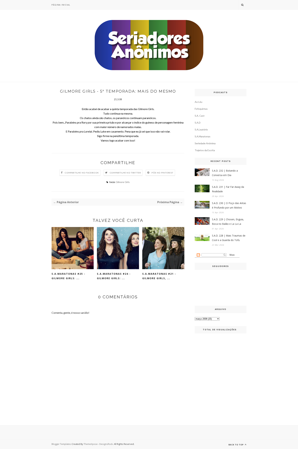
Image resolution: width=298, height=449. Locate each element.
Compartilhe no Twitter (125, 172)
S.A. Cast (200, 115)
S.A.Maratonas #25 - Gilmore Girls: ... (68, 276)
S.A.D (198, 122)
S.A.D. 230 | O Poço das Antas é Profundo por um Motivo (229, 205)
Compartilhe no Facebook (82, 172)
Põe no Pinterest (162, 172)
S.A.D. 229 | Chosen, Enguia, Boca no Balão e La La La (228, 221)
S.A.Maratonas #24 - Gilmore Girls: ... (114, 276)
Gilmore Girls (123, 182)
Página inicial (61, 4)
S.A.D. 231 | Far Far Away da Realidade (228, 189)
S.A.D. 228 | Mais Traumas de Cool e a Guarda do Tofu (228, 238)
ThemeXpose (91, 444)
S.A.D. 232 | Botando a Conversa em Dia (225, 173)
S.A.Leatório (201, 129)
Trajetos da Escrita (205, 150)
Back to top (236, 444)
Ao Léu (198, 101)
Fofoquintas (201, 108)
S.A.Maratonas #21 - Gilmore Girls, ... (159, 276)
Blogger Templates (61, 444)
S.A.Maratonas (202, 136)
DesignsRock (106, 444)
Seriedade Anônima (205, 143)
